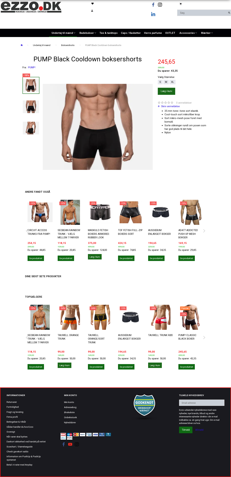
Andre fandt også (37, 191)
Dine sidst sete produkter (43, 276)
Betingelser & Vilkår (16, 421)
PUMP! (31, 67)
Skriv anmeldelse (170, 106)
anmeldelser (184, 102)
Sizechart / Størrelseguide (19, 446)
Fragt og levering (15, 412)
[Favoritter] (101, 3)
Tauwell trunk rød (160, 335)
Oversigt (11, 431)
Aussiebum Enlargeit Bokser (159, 232)
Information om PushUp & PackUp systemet (24, 458)
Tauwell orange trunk (68, 337)
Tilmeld (186, 429)
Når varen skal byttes (17, 436)
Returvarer (12, 402)
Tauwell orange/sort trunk (96, 339)
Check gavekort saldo (17, 451)
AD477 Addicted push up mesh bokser (188, 234)
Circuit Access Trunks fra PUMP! (39, 232)
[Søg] (229, 13)
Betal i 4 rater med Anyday (19, 464)
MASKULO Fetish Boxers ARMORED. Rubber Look (98, 234)
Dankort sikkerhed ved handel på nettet (26, 441)
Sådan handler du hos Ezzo (20, 426)
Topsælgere (33, 296)
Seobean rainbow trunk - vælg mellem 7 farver (69, 234)
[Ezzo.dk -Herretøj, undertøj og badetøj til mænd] (31, 6)
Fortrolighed (13, 407)
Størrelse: (166, 77)
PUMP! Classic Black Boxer (187, 337)
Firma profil (12, 416)
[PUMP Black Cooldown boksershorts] (98, 127)
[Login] (101, 10)
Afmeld (199, 429)
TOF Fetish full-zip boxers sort (130, 232)
